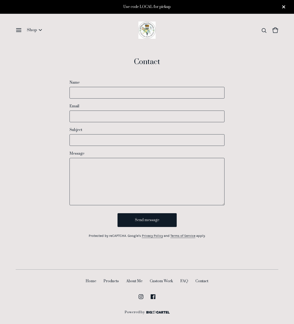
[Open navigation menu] (19, 30)
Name (75, 82)
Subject (76, 130)
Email (74, 106)
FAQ (184, 281)
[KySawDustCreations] (147, 30)
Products (111, 281)
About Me (134, 281)
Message (77, 153)
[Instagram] (141, 297)
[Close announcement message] (283, 6)
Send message (147, 220)
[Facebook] (153, 297)
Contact (201, 281)
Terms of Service (182, 236)
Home (91, 281)
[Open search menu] (264, 30)
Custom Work (161, 281)
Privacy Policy (152, 236)
